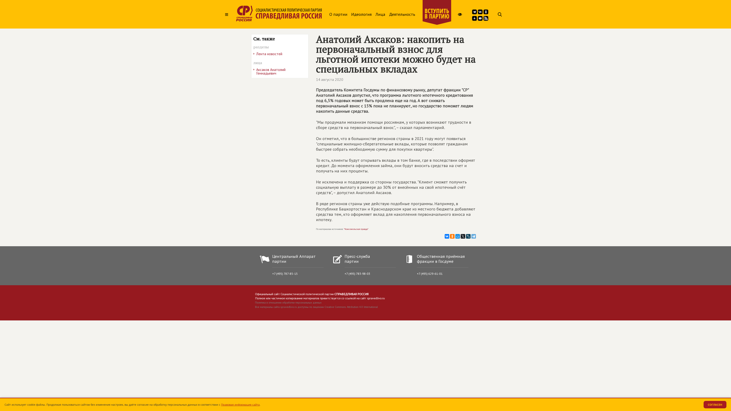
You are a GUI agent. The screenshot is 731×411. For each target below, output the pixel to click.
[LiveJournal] (468, 236)
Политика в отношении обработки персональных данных (288, 302)
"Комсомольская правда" (356, 229)
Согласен (715, 404)
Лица (380, 14)
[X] (463, 236)
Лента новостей (269, 54)
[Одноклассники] (452, 236)
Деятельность (402, 14)
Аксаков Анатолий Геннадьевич (271, 71)
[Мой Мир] (457, 236)
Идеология (361, 14)
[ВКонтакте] (447, 236)
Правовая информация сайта (240, 404)
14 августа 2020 (329, 79)
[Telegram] (473, 236)
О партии (338, 14)
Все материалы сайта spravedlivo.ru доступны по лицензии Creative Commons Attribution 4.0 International (316, 307)
